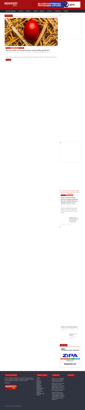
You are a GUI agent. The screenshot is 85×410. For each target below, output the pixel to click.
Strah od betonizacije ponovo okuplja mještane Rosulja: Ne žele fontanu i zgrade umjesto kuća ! (69, 200)
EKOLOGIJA (39, 389)
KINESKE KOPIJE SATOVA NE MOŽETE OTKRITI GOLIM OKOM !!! (58, 380)
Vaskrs (50, 52)
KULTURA (49, 11)
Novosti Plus (16, 52)
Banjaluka (63, 195)
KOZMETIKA (39, 385)
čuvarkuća (35, 52)
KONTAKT (66, 11)
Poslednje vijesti (14, 48)
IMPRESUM (7, 383)
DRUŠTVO (28, 11)
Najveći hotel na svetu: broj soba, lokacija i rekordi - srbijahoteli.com (58, 385)
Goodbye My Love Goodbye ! (73, 334)
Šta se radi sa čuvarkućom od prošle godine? (27, 50)
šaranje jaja (44, 52)
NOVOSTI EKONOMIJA (10, 11)
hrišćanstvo (39, 52)
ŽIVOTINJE (39, 383)
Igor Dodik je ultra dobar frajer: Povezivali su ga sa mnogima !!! (58, 398)
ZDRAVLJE (42, 11)
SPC (47, 52)
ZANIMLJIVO (57, 11)
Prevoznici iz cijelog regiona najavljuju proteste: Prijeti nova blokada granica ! (69, 327)
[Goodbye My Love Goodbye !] (64, 333)
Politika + (21, 11)
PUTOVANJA (39, 382)
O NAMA (38, 378)
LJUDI (38, 379)
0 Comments (28, 52)
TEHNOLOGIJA (40, 391)
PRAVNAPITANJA (40, 388)
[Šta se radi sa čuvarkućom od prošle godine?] (31, 19)
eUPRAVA (39, 392)
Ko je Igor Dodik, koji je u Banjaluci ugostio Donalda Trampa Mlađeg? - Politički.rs (58, 394)
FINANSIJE (39, 387)
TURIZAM (36, 11)
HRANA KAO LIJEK (40, 393)
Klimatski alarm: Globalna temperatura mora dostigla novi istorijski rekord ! (74, 219)
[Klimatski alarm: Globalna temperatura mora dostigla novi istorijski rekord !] (64, 216)
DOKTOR (38, 384)
